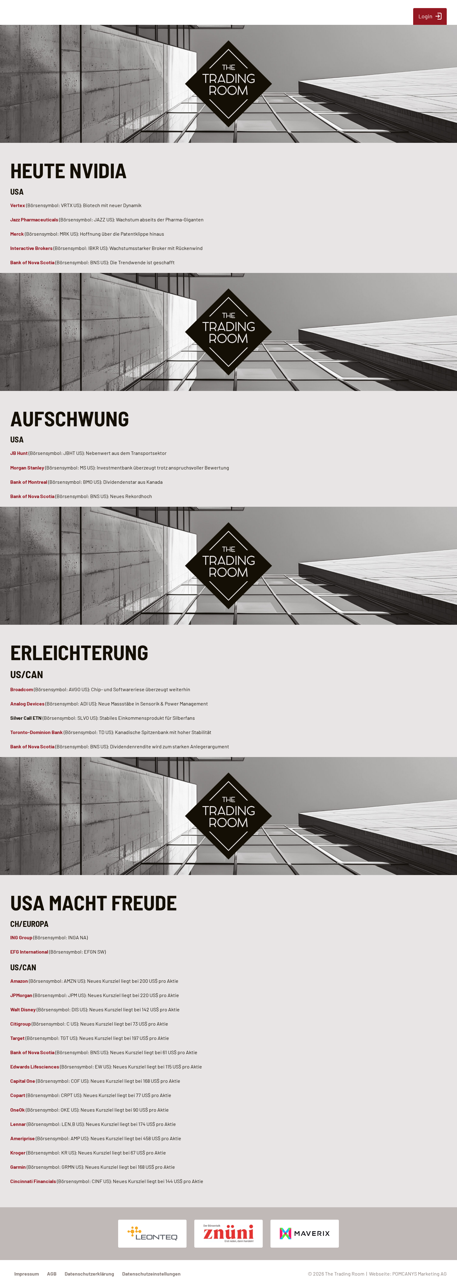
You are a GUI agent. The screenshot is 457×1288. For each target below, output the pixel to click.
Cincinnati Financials (33, 1181)
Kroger (17, 1152)
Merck (17, 234)
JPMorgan (21, 995)
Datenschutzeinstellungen (151, 1274)
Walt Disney (23, 1009)
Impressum (26, 1274)
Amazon (19, 981)
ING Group (21, 937)
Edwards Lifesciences (34, 1066)
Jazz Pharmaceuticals (34, 219)
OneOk (17, 1110)
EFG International (29, 952)
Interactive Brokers (31, 248)
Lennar (18, 1124)
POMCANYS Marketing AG (419, 1274)
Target (17, 1038)
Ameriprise (22, 1138)
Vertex (17, 205)
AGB (52, 1274)
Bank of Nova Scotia (32, 262)
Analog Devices (27, 703)
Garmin (18, 1167)
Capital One (22, 1081)
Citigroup (20, 1024)
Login (425, 16)
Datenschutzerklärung (89, 1274)
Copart (17, 1095)
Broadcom (21, 689)
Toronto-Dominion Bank (36, 732)
